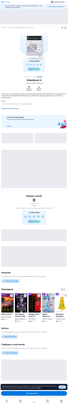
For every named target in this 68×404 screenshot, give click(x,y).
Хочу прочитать (32, 393)
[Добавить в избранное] (62, 27)
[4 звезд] (37, 64)
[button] (34, 46)
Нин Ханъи (32, 319)
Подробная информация (9, 108)
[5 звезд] (40, 64)
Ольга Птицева (47, 319)
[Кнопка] (11, 295)
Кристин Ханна (6, 317)
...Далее (38, 388)
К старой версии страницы (55, 6)
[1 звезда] (27, 64)
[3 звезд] (34, 64)
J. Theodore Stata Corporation (33, 83)
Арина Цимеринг (20, 319)
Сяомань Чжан (60, 319)
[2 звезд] (30, 64)
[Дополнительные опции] (65, 393)
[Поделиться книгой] (65, 27)
